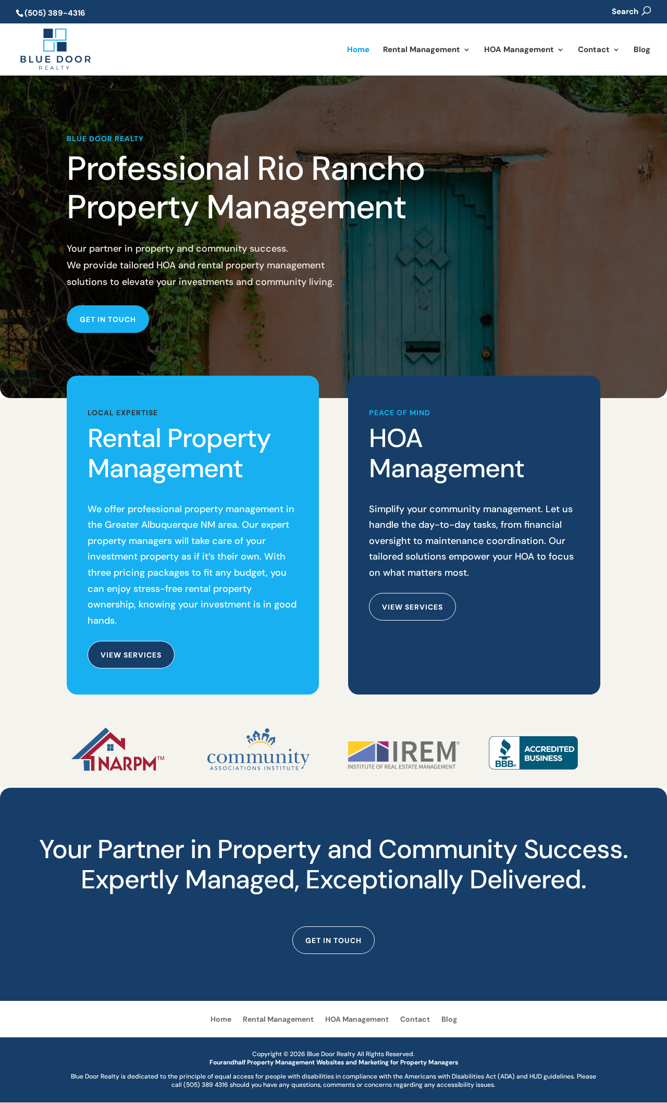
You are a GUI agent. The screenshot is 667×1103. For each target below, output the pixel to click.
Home (358, 50)
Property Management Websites (295, 1062)
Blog (642, 50)
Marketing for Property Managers (408, 1062)
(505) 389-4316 (54, 13)
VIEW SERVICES (412, 607)
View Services (131, 655)
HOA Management (519, 50)
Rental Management (421, 50)
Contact (594, 50)
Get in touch (108, 319)
